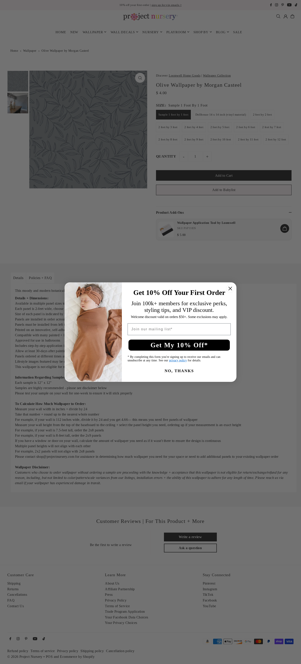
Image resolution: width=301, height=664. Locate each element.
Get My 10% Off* (179, 345)
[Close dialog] (230, 288)
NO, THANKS (179, 371)
